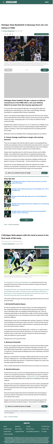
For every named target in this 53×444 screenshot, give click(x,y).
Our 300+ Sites (45, 426)
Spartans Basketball (14, 224)
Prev (8, 70)
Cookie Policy (7, 431)
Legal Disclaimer (19, 431)
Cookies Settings (8, 434)
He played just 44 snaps (32, 376)
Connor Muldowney (8, 31)
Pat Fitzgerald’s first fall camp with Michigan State (17, 282)
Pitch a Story (18, 429)
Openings (17, 426)
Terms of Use (45, 429)
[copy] (13, 34)
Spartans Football (13, 416)
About (5, 426)
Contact (28, 426)
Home (5, 224)
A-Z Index (44, 431)
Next (44, 70)
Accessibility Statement (32, 431)
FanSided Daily (8, 429)
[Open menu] (3, 2)
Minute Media (10, 437)
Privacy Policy (30, 429)
